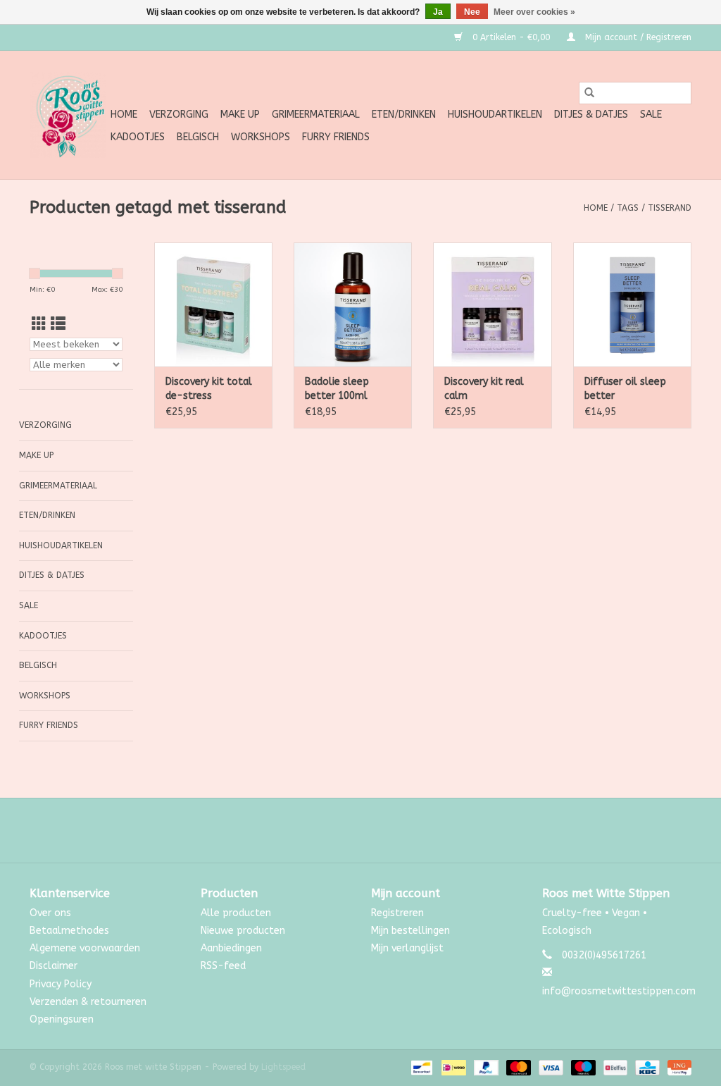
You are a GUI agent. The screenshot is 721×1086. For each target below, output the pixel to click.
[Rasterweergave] (39, 324)
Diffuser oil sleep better (625, 389)
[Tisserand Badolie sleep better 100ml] (353, 304)
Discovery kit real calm (484, 389)
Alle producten (236, 913)
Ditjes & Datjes (591, 115)
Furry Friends (336, 137)
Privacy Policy (61, 984)
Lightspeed (283, 1067)
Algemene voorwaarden (85, 948)
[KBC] (646, 1067)
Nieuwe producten (243, 931)
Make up (240, 115)
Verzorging (178, 115)
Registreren (397, 913)
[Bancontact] (421, 1067)
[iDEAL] (452, 1067)
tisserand (669, 208)
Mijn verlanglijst (407, 948)
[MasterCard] (517, 1067)
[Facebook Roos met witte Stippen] (348, 830)
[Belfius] (614, 1067)
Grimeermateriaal (316, 115)
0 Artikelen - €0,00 (511, 37)
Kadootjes (138, 137)
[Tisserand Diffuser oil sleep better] (632, 304)
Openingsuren (62, 1019)
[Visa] (550, 1067)
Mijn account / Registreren (636, 37)
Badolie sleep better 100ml (337, 389)
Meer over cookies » (534, 12)
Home (124, 115)
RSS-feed (223, 966)
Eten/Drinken (404, 115)
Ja (438, 12)
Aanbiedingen (231, 948)
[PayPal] (485, 1067)
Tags (628, 208)
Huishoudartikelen (495, 115)
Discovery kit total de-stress (208, 389)
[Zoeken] (589, 93)
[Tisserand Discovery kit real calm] (492, 304)
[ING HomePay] (677, 1067)
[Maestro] (582, 1067)
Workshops (260, 137)
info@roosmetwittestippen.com (619, 991)
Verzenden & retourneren (88, 1002)
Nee (472, 12)
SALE (651, 115)
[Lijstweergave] (58, 324)
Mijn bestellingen (410, 931)
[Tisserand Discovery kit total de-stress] (213, 304)
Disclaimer (53, 966)
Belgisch (198, 137)
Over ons (50, 913)
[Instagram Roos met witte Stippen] (373, 830)
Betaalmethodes (69, 931)
